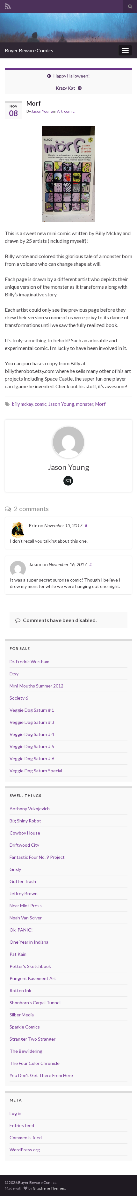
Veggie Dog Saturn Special (36, 770)
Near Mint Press (26, 905)
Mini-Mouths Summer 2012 (36, 685)
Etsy (14, 673)
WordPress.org (25, 1149)
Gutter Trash (23, 881)
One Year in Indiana (29, 942)
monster (84, 404)
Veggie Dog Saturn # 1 (32, 710)
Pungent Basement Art (33, 978)
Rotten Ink (20, 990)
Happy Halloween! (72, 75)
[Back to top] (123, 1182)
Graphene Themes (49, 1188)
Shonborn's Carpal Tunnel (35, 1002)
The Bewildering (26, 1051)
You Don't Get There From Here (41, 1075)
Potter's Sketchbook (30, 966)
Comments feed (26, 1137)
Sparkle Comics (25, 1026)
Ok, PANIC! (21, 929)
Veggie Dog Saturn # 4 (32, 734)
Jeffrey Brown (24, 893)
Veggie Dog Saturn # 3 (32, 722)
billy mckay (22, 404)
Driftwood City (24, 845)
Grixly (15, 869)
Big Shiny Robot (25, 820)
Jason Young (42, 111)
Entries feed (22, 1125)
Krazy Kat (65, 88)
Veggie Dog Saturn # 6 (32, 758)
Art (59, 111)
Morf (100, 404)
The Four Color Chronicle (35, 1063)
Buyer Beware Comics (29, 50)
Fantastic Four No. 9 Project (37, 857)
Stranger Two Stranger (32, 1039)
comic (69, 111)
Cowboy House (25, 833)
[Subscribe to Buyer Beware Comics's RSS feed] (8, 5)
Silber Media (22, 1014)
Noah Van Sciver (26, 917)
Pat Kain (18, 954)
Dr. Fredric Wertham (29, 661)
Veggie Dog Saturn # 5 (32, 746)
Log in (15, 1113)
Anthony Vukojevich (30, 808)
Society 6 (19, 698)
